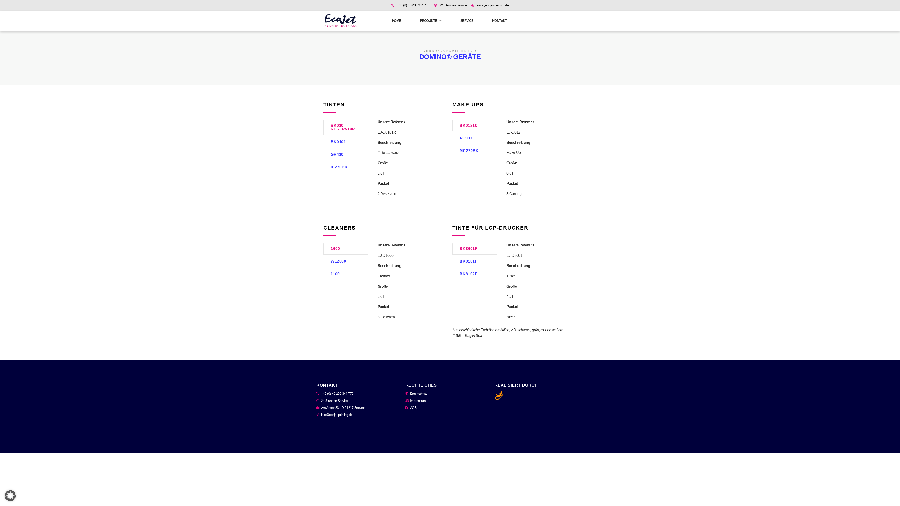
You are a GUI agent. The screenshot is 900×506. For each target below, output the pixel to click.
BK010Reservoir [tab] (343, 127)
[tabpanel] (408, 158)
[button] (10, 495)
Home (396, 20)
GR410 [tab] (337, 154)
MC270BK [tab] (469, 151)
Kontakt (499, 20)
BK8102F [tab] (468, 274)
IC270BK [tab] (339, 167)
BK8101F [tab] (468, 261)
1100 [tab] (335, 274)
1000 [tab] (335, 249)
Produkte (428, 20)
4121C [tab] (466, 138)
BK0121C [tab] (469, 125)
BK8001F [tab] (468, 249)
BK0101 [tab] (338, 142)
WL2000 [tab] (338, 261)
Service (466, 20)
